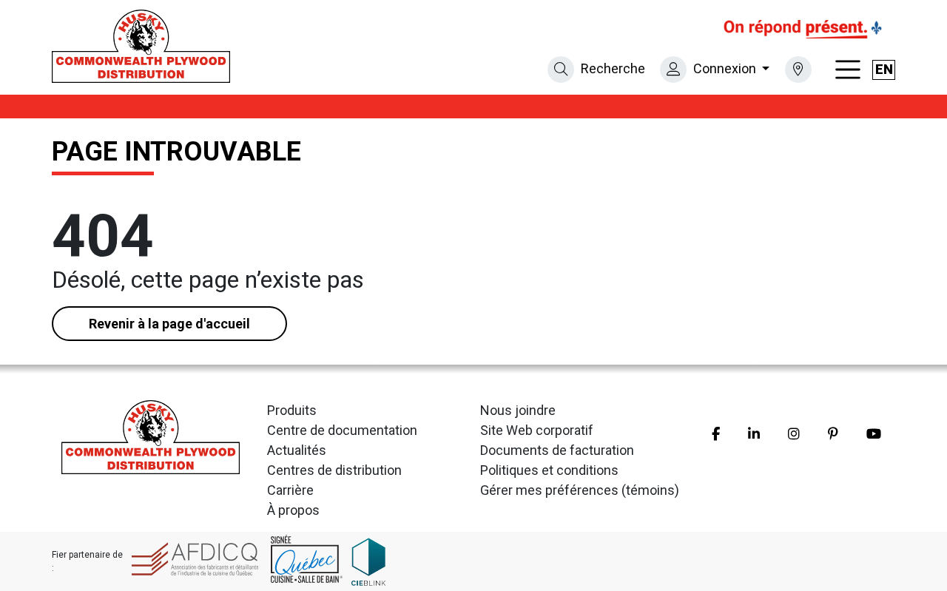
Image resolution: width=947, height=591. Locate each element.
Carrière (290, 490)
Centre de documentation (342, 430)
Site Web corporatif (536, 430)
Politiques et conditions (549, 470)
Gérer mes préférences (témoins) (579, 490)
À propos (293, 510)
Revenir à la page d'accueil (169, 323)
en (884, 69)
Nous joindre (518, 410)
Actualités (296, 450)
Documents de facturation (557, 450)
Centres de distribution (334, 470)
